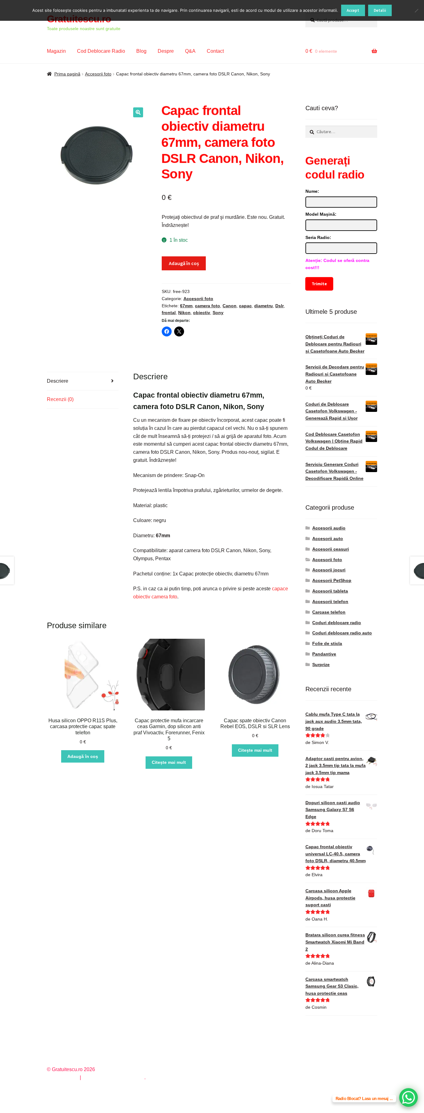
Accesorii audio (328, 527)
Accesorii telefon (330, 601)
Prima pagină (67, 73)
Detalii (380, 10)
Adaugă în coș (184, 263)
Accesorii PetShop (331, 580)
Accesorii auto (327, 538)
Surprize (321, 664)
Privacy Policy (62, 1077)
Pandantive (324, 653)
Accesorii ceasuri (330, 549)
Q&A (190, 51)
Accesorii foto (98, 73)
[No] (416, 10)
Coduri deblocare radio (336, 622)
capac (245, 305)
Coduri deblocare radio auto (342, 632)
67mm (186, 305)
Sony (218, 312)
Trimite (319, 283)
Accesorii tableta (330, 590)
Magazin (56, 51)
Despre (166, 51)
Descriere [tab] (57, 381)
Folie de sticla (327, 643)
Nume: (312, 191)
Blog (141, 51)
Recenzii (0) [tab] (60, 399)
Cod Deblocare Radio (101, 51)
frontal (169, 312)
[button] (138, 112)
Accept (353, 10)
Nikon (184, 312)
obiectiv (201, 312)
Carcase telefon (328, 612)
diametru (263, 305)
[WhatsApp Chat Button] (408, 1097)
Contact (215, 51)
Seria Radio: (318, 237)
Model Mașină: (320, 214)
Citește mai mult (169, 762)
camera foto (207, 305)
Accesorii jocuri (328, 569)
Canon (230, 305)
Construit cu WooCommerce (113, 1077)
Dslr (279, 305)
